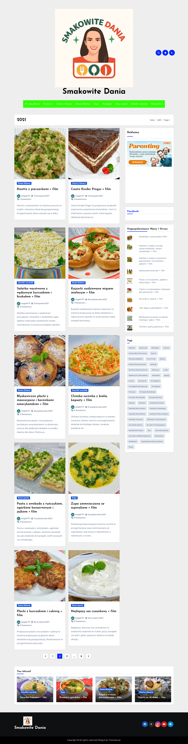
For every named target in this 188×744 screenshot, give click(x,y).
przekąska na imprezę (138, 386)
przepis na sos (155, 397)
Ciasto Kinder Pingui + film (91, 189)
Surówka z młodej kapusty (140, 436)
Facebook (133, 211)
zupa (131, 447)
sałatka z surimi (136, 419)
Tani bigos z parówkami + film (153, 308)
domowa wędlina (135, 359)
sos (149, 430)
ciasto (166, 348)
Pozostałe (156, 104)
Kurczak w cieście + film (151, 299)
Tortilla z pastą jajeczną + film (154, 326)
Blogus (102, 740)
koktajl (153, 364)
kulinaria (155, 370)
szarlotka (159, 436)
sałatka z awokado (158, 408)
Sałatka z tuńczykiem (156, 419)
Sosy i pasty (122, 104)
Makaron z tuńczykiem (138, 375)
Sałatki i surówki (139, 104)
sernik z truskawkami (156, 425)
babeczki (143, 348)
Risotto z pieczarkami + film (37, 189)
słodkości (133, 441)
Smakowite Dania (94, 92)
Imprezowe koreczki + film (152, 270)
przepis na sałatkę (137, 397)
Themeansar (114, 740)
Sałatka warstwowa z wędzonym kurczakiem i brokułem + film (34, 292)
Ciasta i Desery (64, 104)
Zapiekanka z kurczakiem (152, 441)
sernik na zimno (135, 425)
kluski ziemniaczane (137, 364)
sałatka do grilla (157, 403)
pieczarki (142, 381)
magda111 (25, 196)
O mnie (47, 104)
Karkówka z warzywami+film (153, 236)
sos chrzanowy (161, 430)
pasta (131, 381)
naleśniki (156, 375)
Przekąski (107, 104)
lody (166, 370)
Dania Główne (83, 104)
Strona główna (32, 104)
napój (166, 375)
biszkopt (155, 348)
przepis (132, 392)
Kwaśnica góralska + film (73, 697)
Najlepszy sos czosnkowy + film (93, 611)
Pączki (131, 403)
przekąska (155, 381)
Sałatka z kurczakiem (159, 414)
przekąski (156, 386)
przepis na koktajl (147, 392)
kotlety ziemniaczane (138, 370)
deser (153, 353)
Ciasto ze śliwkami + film (151, 697)
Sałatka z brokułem (137, 414)
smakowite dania (136, 430)
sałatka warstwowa (137, 408)
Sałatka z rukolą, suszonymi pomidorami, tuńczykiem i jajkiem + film (152, 261)
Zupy (96, 104)
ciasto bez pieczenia (138, 353)
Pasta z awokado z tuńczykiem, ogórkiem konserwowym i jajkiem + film (40, 507)
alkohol (132, 348)
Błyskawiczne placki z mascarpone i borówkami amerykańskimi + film (35, 400)
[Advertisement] (150, 185)
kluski (162, 359)
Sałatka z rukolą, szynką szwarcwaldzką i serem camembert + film (151, 249)
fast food (151, 359)
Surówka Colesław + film (33, 697)
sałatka (142, 403)
